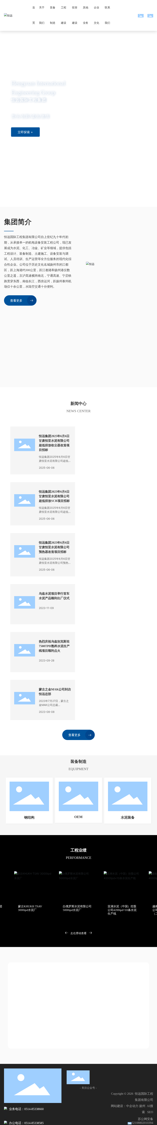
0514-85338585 (59, 1010)
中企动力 (132, 1106)
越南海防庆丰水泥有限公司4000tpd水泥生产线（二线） (123, 910)
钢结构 (29, 817)
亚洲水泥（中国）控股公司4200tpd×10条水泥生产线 (77, 910)
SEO (150, 1112)
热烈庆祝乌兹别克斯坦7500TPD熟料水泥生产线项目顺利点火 (54, 646)
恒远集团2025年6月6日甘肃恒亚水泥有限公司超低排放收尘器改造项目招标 (55, 460)
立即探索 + (25, 132)
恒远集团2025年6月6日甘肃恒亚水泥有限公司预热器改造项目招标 (54, 547)
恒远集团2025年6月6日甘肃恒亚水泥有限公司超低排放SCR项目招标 (54, 496)
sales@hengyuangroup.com (35, 1029)
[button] (22, 196)
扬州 (142, 1106)
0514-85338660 (26, 1003)
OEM (78, 817)
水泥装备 (128, 817)
